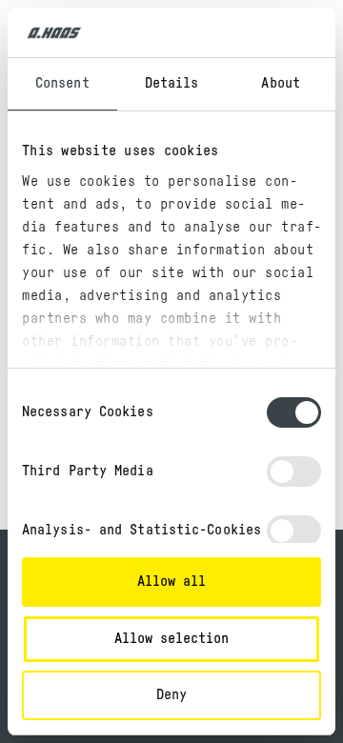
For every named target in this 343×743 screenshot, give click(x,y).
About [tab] (280, 83)
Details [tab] (172, 83)
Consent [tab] (62, 83)
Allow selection (171, 639)
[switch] (294, 471)
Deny (171, 695)
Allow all (171, 581)
